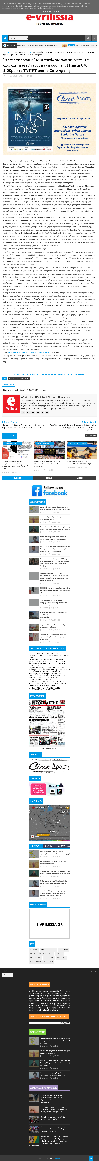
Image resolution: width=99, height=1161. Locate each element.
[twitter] (92, 971)
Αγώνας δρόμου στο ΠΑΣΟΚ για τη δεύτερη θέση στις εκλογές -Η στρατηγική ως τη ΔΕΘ (55, 1063)
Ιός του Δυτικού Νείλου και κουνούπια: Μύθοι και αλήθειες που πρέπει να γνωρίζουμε (54, 1109)
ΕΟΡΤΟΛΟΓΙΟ (35, 958)
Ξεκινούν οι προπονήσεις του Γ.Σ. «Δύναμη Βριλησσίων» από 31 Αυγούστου (47, 463)
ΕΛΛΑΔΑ (59, 954)
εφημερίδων (52, 749)
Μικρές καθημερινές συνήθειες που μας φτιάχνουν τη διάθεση (78, 45)
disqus (49, 478)
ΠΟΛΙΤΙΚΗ (61, 958)
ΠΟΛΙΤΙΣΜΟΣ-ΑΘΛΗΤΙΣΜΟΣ (19, 52)
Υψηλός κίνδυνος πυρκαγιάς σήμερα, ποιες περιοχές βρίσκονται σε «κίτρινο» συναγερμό (55, 1041)
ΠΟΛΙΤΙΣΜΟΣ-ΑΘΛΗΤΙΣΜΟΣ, (26, 76)
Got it (56, 12)
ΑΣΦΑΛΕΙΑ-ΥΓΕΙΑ (48, 950)
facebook (80, 478)
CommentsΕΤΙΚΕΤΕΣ (63, 846)
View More (92, 435)
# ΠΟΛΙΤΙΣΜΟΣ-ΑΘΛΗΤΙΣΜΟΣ (19, 378)
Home (5, 52)
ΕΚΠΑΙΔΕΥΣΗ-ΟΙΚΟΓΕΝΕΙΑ (41, 954)
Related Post (9, 436)
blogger (17, 478)
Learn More (46, 12)
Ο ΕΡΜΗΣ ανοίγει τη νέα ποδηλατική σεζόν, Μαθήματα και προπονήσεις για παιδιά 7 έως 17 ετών (15, 465)
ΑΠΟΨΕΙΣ (52, 45)
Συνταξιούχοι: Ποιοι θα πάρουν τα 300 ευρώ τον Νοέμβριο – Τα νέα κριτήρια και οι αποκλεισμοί (55, 637)
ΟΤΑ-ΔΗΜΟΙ (49, 958)
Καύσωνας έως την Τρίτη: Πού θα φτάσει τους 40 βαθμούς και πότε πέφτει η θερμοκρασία (54, 614)
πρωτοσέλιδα (43, 749)
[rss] (95, 971)
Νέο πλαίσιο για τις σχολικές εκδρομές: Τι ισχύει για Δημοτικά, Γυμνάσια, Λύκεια (55, 1129)
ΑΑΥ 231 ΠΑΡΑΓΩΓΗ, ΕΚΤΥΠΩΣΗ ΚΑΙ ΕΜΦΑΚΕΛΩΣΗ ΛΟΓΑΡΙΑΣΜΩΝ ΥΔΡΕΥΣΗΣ (46, 654)
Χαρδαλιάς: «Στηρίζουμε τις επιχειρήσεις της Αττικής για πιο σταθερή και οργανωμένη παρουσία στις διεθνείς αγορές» (55, 549)
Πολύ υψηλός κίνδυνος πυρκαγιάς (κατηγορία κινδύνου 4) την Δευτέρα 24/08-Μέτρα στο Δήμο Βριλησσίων (55, 602)
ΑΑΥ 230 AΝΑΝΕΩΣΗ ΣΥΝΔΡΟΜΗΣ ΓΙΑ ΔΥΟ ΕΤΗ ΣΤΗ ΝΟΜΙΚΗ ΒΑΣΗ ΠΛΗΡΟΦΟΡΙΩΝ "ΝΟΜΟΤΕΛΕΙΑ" (48, 678)
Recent (35, 846)
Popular (49, 846)
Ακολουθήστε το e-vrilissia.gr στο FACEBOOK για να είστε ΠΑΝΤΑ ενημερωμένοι (49, 374)
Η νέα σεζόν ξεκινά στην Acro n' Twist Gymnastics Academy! (79, 462)
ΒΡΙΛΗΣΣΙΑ (63, 950)
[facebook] (89, 971)
